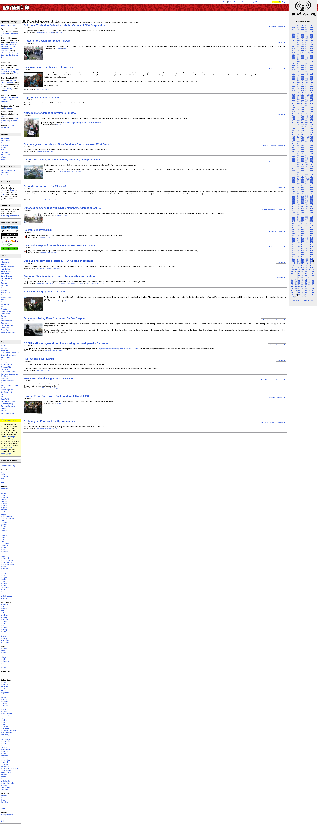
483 (302, 107)
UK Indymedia (23, 6)
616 (311, 51)
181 (311, 234)
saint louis (5, 762)
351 (311, 162)
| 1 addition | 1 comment (272, 161)
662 (306, 32)
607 (306, 55)
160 (293, 244)
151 (311, 246)
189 (298, 231)
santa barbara (6, 771)
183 (302, 234)
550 (293, 80)
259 (298, 202)
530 (293, 89)
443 (302, 124)
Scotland (4, 175)
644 (298, 40)
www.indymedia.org (8, 466)
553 (302, 78)
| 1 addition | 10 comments (272, 380)
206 (311, 223)
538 (302, 84)
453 (302, 120)
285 (293, 192)
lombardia (4, 546)
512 (307, 95)
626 (311, 46)
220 (293, 219)
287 (306, 189)
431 (311, 128)
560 (293, 76)
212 (307, 221)
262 (306, 200)
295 (293, 187)
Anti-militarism (40, 32)
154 (298, 246)
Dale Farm (5, 360)
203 (302, 225)
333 (302, 171)
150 (293, 248)
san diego (4, 764)
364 (298, 158)
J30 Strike (5, 362)
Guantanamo (5, 378)
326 (311, 173)
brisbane (4, 651)
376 (311, 152)
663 (302, 32)
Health (3, 299)
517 (306, 93)
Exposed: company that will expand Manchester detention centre (62, 208)
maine (3, 722)
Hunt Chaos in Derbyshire (39, 358)
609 (298, 55)
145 (293, 250)
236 (311, 210)
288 (302, 189)
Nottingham (5, 173)
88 (309, 271)
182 (306, 234)
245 (293, 208)
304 (298, 183)
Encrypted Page (10, 420)
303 (302, 183)
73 (313, 276)
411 (311, 137)
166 (311, 240)
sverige (3, 585)
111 (311, 263)
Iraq (46, 32)
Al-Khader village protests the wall (44, 291)
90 (302, 271)
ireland (3, 529)
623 (302, 49)
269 (298, 198)
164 (298, 242)
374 (298, 154)
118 (302, 261)
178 (302, 236)
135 (293, 255)
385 (293, 150)
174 (298, 238)
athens (3, 493)
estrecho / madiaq (7, 518)
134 (298, 255)
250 (293, 206)
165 (293, 242)
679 (298, 25)
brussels (4, 505)
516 (311, 93)
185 (293, 234)
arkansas (4, 684)
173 (302, 238)
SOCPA (47, 350)
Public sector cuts (7, 321)
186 (311, 231)
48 (302, 284)
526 (311, 89)
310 (293, 181)
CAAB (15, 74)
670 (293, 30)
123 (302, 259)
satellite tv (5, 476)
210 (293, 223)
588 (302, 63)
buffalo (3, 697)
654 (298, 36)
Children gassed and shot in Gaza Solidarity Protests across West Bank (66, 144)
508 (302, 97)
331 (311, 171)
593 (302, 61)
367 (306, 156)
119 (298, 261)
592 (306, 61)
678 (302, 25)
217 (306, 219)
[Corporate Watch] (9, 235)
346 (311, 164)
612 (307, 53)
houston (4, 712)
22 (296, 292)
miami (3, 724)
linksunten (5, 543)
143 (302, 250)
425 (293, 133)
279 (298, 194)
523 (302, 91)
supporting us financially (10, 216)
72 (292, 278)
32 (309, 288)
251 (311, 204)
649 (298, 38)
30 (292, 290)
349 (298, 164)
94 (313, 269)
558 (302, 76)
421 (311, 133)
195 (293, 229)
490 (293, 105)
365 (293, 158)
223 (302, 217)
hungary (4, 526)
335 (293, 171)
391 (311, 145)
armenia (4, 491)
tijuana (3, 636)
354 (298, 162)
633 (302, 44)
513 (302, 95)
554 (298, 78)
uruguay (4, 638)
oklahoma (4, 747)
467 (306, 114)
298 (302, 185)
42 (299, 286)
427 (306, 131)
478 (302, 110)
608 (302, 55)
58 (292, 282)
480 (293, 110)
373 (302, 154)
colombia (4, 619)
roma (3, 575)
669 (298, 30)
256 (311, 202)
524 (298, 91)
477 (306, 110)
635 (293, 44)
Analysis (4, 264)
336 (311, 168)
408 (302, 139)
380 (293, 152)
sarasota (4, 775)
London (57, 199)
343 (302, 166)
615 (293, 53)
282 (306, 192)
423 (302, 133)
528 (302, 89)
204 (298, 225)
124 (298, 259)
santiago (4, 634)
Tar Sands (5, 369)
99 (296, 269)
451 (311, 120)
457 (306, 118)
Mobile (230, 2)
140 (293, 252)
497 (306, 101)
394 (298, 145)
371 (311, 154)
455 (293, 120)
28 (299, 290)
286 (311, 189)
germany (4, 522)
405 (293, 141)
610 (293, 55)
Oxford (3, 150)
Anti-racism (39, 104)
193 (302, 229)
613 (302, 53)
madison (4, 720)
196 (311, 227)
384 (298, 150)
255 (293, 204)
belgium (4, 501)
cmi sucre (4, 617)
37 (292, 288)
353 (302, 162)
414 (298, 137)
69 (302, 278)
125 (293, 259)
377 (306, 152)
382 (306, 150)
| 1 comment (276, 26)
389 (298, 147)
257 (306, 202)
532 (306, 86)
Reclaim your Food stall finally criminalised (50, 421)
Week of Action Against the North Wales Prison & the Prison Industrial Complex (10, 46)
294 (298, 187)
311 (311, 179)
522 (306, 91)
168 (302, 240)
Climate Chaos (65, 283)
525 (293, 91)
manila (3, 659)
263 (302, 200)
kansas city (5, 716)
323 (302, 175)
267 (306, 198)
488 (302, 105)
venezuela (5, 642)
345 (293, 166)
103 (302, 267)
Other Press (45, 388)
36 (296, 288)
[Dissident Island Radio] (9, 232)
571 (311, 70)
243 (302, 208)
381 (311, 150)
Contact (263, 2)
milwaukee (5, 728)
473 (302, 112)
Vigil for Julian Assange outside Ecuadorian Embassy (9, 99)
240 (293, 210)
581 (311, 65)
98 (299, 269)
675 (293, 27)
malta (3, 550)
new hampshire (6, 733)
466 (311, 114)
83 (302, 274)
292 (306, 187)
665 (293, 32)
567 (306, 72)
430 (293, 131)
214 (298, 221)
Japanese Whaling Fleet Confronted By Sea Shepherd (55, 318)
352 (306, 162)
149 (298, 248)
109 (298, 265)
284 (298, 192)
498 (302, 101)
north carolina (6, 741)
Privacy (251, 2)
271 (311, 196)
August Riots (6, 357)
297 (306, 185)
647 (306, 38)
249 (298, 206)
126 (311, 257)
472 (306, 112)
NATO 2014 (5, 346)
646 (311, 38)
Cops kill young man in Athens (42, 97)
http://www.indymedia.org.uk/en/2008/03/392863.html (82, 123)
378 (302, 152)
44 (292, 286)
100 (292, 269)
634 (298, 44)
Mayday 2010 (6, 367)
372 (306, 154)
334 (298, 171)
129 (298, 257)
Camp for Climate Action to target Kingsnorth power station (59, 276)
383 (302, 150)
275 (293, 196)
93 (292, 271)
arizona (3, 682)
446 (311, 122)
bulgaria (4, 508)
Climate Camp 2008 (42, 283)
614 (298, 53)
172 (306, 238)
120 (293, 261)
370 (293, 156)
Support (285, 2)
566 (311, 72)
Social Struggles (49, 199)
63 (299, 280)
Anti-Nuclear (5, 269)
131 (311, 255)
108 (302, 265)
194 (298, 229)
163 (302, 242)
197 (306, 227)
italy (2, 533)
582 (306, 65)
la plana (4, 535)
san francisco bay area (9, 768)
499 (298, 101)
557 (306, 76)
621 (311, 49)
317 (306, 177)
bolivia (3, 606)
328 (302, 173)
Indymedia (60, 171)
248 (302, 206)
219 (298, 219)
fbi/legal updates (7, 815)
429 (298, 131)
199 (298, 227)
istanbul (4, 531)
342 (306, 166)
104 (298, 267)
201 (311, 225)
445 (293, 124)
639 (298, 42)
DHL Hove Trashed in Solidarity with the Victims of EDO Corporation (64, 25)
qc (2, 665)
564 (298, 74)
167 (306, 240)
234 (298, 213)
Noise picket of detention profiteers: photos (50, 113)
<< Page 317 (297, 301)
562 (306, 74)
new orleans (5, 739)
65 (292, 280)
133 (302, 255)
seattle (3, 777)
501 (311, 99)
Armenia (4, 796)
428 (302, 131)
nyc (2, 745)
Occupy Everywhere (8, 355)
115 (293, 263)
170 (293, 240)
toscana (4, 592)
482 (306, 107)
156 (311, 244)
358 (302, 160)
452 (306, 120)
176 (311, 236)
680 (293, 25)
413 (302, 137)
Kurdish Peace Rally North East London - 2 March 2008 (56, 396)
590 (293, 63)
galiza (3, 520)
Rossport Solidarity (8, 406)
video (3, 478)
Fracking (4, 290)
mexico (3, 623)
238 (302, 210)
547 (306, 80)
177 (306, 236)
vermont (4, 785)
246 (311, 206)
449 (298, 122)
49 (299, 284)
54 (306, 282)
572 (306, 70)
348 (302, 164)
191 (311, 229)
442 (306, 124)
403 (302, 141)
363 (302, 158)
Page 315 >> (308, 301)
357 (306, 160)
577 (306, 67)
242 (306, 208)
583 (302, 65)
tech (2, 821)
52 (313, 282)
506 (311, 97)
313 (302, 179)
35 (299, 288)
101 (311, 267)
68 (306, 278)
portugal (4, 573)
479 (298, 110)
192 (306, 229)
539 (298, 84)
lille (2, 541)
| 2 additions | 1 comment (272, 145)
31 (313, 288)
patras (3, 567)
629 (298, 46)
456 (311, 118)
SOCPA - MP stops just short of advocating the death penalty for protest (66, 343)
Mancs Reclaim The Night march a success (49, 378)
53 (309, 282)
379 (298, 152)
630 (293, 46)
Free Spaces (45, 89)
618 (302, 51)
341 (311, 166)
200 (293, 227)
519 (298, 93)
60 (309, 280)
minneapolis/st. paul (8, 730)
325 (293, 175)
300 (293, 185)
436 (311, 126)
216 (311, 219)
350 (293, 164)
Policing (4, 318)
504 (298, 99)
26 (306, 290)
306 (311, 181)
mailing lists (5, 817)
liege (3, 537)
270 (293, 198)
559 (298, 76)
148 (302, 248)
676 (311, 25)
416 (311, 135)
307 (306, 181)
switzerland (5, 588)
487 (306, 105)
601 (311, 57)
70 (299, 278)
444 (298, 124)
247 (306, 206)
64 (296, 280)
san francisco (6, 766)
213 (302, 221)
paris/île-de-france (7, 564)
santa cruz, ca (6, 773)
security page (6, 454)
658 (302, 34)
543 (302, 82)
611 (311, 53)
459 (298, 118)
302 (306, 183)
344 (298, 166)
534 (298, 86)
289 (298, 189)
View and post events (9, 25)
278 (302, 194)
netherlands (5, 558)
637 (306, 42)
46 (309, 284)
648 (302, 38)
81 (309, 274)
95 (310, 269)
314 (298, 179)
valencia (4, 598)
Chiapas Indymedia (7, 126)
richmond (4, 756)
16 (292, 295)
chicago (4, 699)
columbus (4, 705)
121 (311, 259)
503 (302, 99)
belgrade (4, 503)
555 (293, 78)
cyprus (3, 514)
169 (298, 240)
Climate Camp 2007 (54, 283)
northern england (7, 560)
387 (306, 147)
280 (293, 194)
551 (311, 78)
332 (306, 171)
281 (311, 192)
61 (306, 280)
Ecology (73, 283)
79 (292, 276)
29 (296, 290)
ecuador (4, 621)
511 (311, 95)
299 (298, 185)
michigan (4, 726)
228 (302, 215)
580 (293, 67)
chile (3, 611)
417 (306, 135)
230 (293, 215)
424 (298, 133)
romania (4, 577)
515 (293, 95)
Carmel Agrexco (7, 390)
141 (311, 250)
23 (292, 292)
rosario (3, 632)
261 (311, 200)
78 (296, 276)
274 (298, 196)
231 (311, 213)
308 (302, 181)
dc (2, 707)
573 (302, 70)
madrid (3, 548)
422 (306, 133)
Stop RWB (5, 399)
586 (311, 63)
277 (306, 194)
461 (311, 116)
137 (306, 252)
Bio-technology (6, 276)
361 (311, 158)
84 (299, 274)
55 (302, 282)
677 (306, 25)
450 (293, 122)
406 (311, 139)
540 (293, 84)
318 (302, 177)
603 (302, 57)
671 (311, 27)
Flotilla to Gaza (6, 365)
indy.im (3, 190)
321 (311, 175)
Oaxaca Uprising (7, 404)
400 (293, 143)
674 (298, 27)
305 (293, 183)
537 (306, 84)
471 (311, 112)
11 (309, 295)
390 (293, 147)
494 (298, 103)
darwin (3, 655)
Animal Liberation (61, 334)
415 (293, 137)
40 (306, 286)
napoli (3, 556)
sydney (3, 667)
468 (302, 114)
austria (3, 495)
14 (299, 295)
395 (293, 145)
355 (293, 162)
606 (311, 55)
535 (293, 86)
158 (302, 244)
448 (302, 122)
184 (298, 234)
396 (311, 143)
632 (306, 44)
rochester (4, 758)
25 (309, 290)
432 (306, 128)
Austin (3, 691)
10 (313, 295)
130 (293, 257)
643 (302, 40)
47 (306, 284)
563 (302, 74)
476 (311, 110)
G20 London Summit (8, 372)
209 (298, 223)
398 (302, 143)
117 (306, 261)
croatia (3, 512)
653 (302, 36)
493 (302, 103)
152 (306, 246)
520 (293, 93)
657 (306, 34)
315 (293, 179)
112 (306, 263)
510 (293, 97)
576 (311, 67)
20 (302, 292)
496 (311, 101)
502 (306, 99)
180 (293, 236)
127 (306, 257)
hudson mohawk (7, 714)
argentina (4, 604)
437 (306, 126)
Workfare (4, 350)
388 (302, 147)
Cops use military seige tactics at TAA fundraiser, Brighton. (59, 260)
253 (302, 204)
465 (293, 116)
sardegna (4, 581)
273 (302, 196)
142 (306, 250)
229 (298, 215)
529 (298, 89)
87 (313, 271)
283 (302, 192)
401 (311, 141)
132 (306, 255)
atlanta (3, 688)
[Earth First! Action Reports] (9, 249)
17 (313, 292)
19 (306, 292)
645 (293, 40)
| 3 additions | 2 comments (272, 422)
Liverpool (65, 215)
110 (293, 265)
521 (311, 91)
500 (293, 101)
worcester (4, 789)
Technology (5, 328)
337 (306, 168)
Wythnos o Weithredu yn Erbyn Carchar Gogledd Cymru (10, 55)
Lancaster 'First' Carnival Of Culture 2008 (48, 67)
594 (298, 61)
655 (293, 36)
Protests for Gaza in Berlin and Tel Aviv (47, 40)
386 (311, 147)
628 (302, 46)
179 (298, 236)
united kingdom (6, 596)
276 (311, 194)
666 (311, 30)
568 (302, 72)
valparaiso (5, 640)
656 (311, 34)
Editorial (237, 2)
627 (306, 46)
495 (293, 103)
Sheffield (93, 283)
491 (311, 103)
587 (306, 63)
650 (293, 38)
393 (302, 145)
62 (302, 280)
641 (311, 40)
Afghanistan (5, 262)
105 (293, 267)
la (1, 718)
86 (292, 274)
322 (306, 175)
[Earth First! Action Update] (9, 246)
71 (296, 278)
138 (302, 252)
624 (298, 49)
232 (306, 213)
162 (306, 242)
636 (311, 42)
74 (309, 276)
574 (298, 70)
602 (306, 57)
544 (298, 82)
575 (293, 70)
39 (309, 286)
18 (309, 292)
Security (278, 2)
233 (302, 213)
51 (292, 284)
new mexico (5, 737)
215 (293, 221)
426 (311, 131)
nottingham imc (6, 562)
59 (313, 280)
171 (311, 238)
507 (306, 97)
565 (293, 74)
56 (299, 282)
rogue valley (5, 760)
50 (296, 284)
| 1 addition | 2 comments (272, 319)
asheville (4, 686)
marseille (4, 552)
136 (311, 252)
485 (293, 107)
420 (293, 135)
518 (302, 93)
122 (306, 259)
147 (306, 248)
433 (302, 128)
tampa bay (5, 779)
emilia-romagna (6, 516)
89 (306, 271)
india (3, 674)
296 (311, 185)
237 (306, 210)
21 (299, 292)
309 (298, 181)
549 (298, 80)
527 (306, 89)
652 (306, 36)
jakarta (3, 657)
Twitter (12, 190)
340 (293, 168)
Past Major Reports (8, 413)
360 (293, 160)
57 (296, 282)
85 (296, 274)
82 (306, 274)
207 (306, 223)
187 (306, 231)
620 (293, 51)
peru (2, 625)
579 (298, 67)
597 (306, 59)
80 (313, 274)
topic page (8, 108)
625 (293, 49)
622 (306, 49)
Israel (3, 800)
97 (303, 269)
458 (302, 118)
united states (6, 781)
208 (302, 223)
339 (298, 168)
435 (293, 128)
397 (306, 143)
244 (298, 208)
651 (311, 36)
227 (306, 215)
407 (306, 139)
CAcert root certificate (6, 449)
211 (311, 221)
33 (306, 288)
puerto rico (5, 627)
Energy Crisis (6, 288)
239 (298, 210)
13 (303, 295)
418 (302, 135)
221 (311, 217)
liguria (3, 539)
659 (298, 34)
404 (298, 141)
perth (3, 663)
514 (298, 95)
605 (293, 57)
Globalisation (80, 283)
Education (4, 285)
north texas (5, 743)
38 (313, 286)
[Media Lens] (9, 239)
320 (293, 177)
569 (298, 72)
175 (293, 238)
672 (306, 27)
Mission (244, 2)
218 (302, 219)
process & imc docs (8, 819)
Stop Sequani (6, 397)
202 (306, 225)
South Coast (58, 32)
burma (3, 653)
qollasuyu (4, 630)
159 (298, 244)
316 (311, 177)
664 (298, 32)
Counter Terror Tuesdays (8, 81)
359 (298, 160)
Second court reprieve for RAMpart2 (45, 186)
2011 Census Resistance (10, 353)
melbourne (5, 661)
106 (311, 265)
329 (298, 173)
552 (306, 78)
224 (298, 217)
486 (311, 105)
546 (311, 80)
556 (311, 76)
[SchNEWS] (9, 228)
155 (293, 246)
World (64, 48)
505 (293, 99)
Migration (58, 124)
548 (302, 80)
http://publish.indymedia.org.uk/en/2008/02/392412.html (119, 349)
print (2, 472)
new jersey (5, 735)
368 (302, 156)
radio (3, 474)
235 (293, 213)
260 (293, 202)
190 (293, 231)
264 (298, 200)
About (257, 2)
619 (298, 51)
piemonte (4, 569)
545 (293, 82)
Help (269, 2)
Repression (46, 151)
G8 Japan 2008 (6, 392)
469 (298, 114)
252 (306, 204)
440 (293, 126)
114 (298, 263)
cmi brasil (4, 615)
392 (306, 145)
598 (302, 59)
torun (3, 590)
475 (293, 112)
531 (311, 86)
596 (311, 59)
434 (298, 128)
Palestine (51, 32)
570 (293, 72)
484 (298, 107)
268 (302, 198)
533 (302, 86)
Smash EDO (5, 408)
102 (306, 267)
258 (302, 202)
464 (298, 116)
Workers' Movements (8, 332)
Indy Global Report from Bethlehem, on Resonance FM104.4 (59, 245)
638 (302, 42)
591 (311, 61)
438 (302, 126)
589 (298, 63)
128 (302, 257)
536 (311, 84)
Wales (3, 157)
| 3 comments (276, 344)
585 (293, 65)
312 (307, 179)
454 (298, 120)
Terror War (74, 171)
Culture (39, 89)
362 (306, 158)
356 (311, 160)
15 (296, 295)
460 (293, 118)
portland (4, 754)
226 (311, 215)
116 (311, 261)
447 (306, 122)
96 (306, 269)
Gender (39, 388)
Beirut (3, 798)
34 (302, 288)
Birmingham (5, 140)
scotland (4, 583)
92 (296, 271)
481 (311, 107)
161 (311, 242)
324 (298, 175)
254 (298, 204)
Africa (3, 482)
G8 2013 (4, 348)
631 (311, 44)
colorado (4, 703)
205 (293, 225)
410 (293, 139)
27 (302, 290)
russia (3, 579)
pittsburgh (4, 751)
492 (306, 103)
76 (302, 276)
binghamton (5, 693)
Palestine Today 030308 (38, 230)
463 (302, 116)
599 (298, 59)
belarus (3, 499)
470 (293, 114)
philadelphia (5, 750)
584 (298, 65)
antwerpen (5, 489)
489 (298, 105)
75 (306, 276)
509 (298, 97)
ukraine (3, 594)
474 (298, 112)
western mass (6, 787)
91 (299, 271)
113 (302, 263)
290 (293, 189)
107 (306, 265)
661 (311, 32)
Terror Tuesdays (7, 89)
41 (302, 286)
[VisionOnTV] (9, 242)
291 (311, 187)
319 (298, 177)
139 (298, 252)
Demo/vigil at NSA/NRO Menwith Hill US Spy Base (10, 72)
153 (302, 246)
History (3, 302)
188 (302, 231)
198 (302, 227)
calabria (4, 510)
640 (293, 42)
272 (306, 196)
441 (311, 124)
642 (306, 40)
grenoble (4, 525)
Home (225, 2)
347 (306, 164)
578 (302, 67)
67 (309, 278)
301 (311, 183)
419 (298, 135)
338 (302, 168)
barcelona (4, 497)
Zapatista (4, 335)
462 (306, 116)
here (5, 91)
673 (302, 27)
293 (302, 187)
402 (306, 141)
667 (306, 30)
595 (293, 61)
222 (306, 217)
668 (302, 30)
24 (313, 290)
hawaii (3, 709)
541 (311, 82)
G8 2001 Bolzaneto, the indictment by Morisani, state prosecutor (62, 159)
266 (311, 198)
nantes (3, 554)
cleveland (4, 701)
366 (311, 156)
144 (298, 250)
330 (293, 173)
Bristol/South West (8, 170)
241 (311, 208)
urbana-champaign (7, 783)
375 (293, 154)
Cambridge (5, 143)
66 (313, 278)
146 (311, 248)
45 (313, 284)
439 (298, 126)
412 (307, 137)
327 (306, 173)
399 (298, 143)
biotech (3, 808)
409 (298, 139)
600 (293, 59)
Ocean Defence (77, 334)
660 (293, 34)
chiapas (4, 609)
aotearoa (4, 649)
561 (311, 74)
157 (306, 244)
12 (306, 295)
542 (306, 82)
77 (299, 276)
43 (296, 286)
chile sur (4, 613)
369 (298, 156)
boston (3, 695)
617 (306, 51)
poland (3, 571)
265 (293, 200)
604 (298, 57)
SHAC (3, 394)
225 (293, 217)
